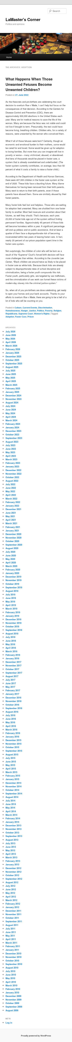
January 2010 (12, 992)
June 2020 (11, 555)
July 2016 (10, 715)
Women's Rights (42, 313)
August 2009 (12, 1010)
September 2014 (14, 793)
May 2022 (10, 491)
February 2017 (13, 690)
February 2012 (13, 903)
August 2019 (12, 590)
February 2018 (13, 654)
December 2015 (13, 740)
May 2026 (10, 338)
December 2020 (13, 534)
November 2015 (13, 743)
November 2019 (13, 580)
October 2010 (12, 960)
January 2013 (12, 864)
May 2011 (10, 935)
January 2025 (12, 391)
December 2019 (13, 576)
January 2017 (12, 693)
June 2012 (11, 889)
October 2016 (12, 704)
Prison (30, 316)
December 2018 (13, 619)
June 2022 (11, 487)
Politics (40, 310)
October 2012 (12, 875)
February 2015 (13, 775)
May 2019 (10, 601)
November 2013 (13, 829)
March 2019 (11, 608)
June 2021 (11, 512)
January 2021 (12, 530)
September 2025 (14, 363)
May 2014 (10, 807)
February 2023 (13, 462)
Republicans (11, 313)
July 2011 (10, 928)
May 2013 (10, 850)
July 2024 (10, 406)
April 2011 (11, 939)
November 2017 (13, 665)
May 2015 (10, 765)
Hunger (24, 310)
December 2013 (13, 825)
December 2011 (13, 910)
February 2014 (13, 818)
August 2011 (12, 925)
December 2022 (13, 470)
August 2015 (12, 754)
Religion (57, 310)
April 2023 (11, 455)
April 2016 (11, 726)
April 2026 (11, 342)
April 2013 (11, 853)
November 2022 (13, 473)
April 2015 (11, 768)
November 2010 (13, 957)
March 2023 (11, 459)
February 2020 (13, 569)
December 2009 (13, 996)
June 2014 (11, 804)
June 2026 (11, 335)
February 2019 (13, 612)
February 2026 (13, 349)
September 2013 (14, 836)
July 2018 (10, 637)
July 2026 (10, 331)
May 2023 (10, 452)
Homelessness (13, 310)
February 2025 (13, 388)
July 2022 (10, 484)
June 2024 (11, 409)
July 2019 (10, 594)
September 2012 (14, 878)
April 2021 (11, 519)
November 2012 (13, 871)
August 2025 (12, 367)
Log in (9, 1022)
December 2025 (13, 356)
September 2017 (14, 672)
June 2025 (11, 374)
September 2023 (14, 438)
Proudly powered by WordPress (36, 1035)
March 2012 (11, 900)
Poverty (49, 310)
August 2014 (12, 797)
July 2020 (10, 551)
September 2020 (14, 544)
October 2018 (12, 626)
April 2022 (11, 494)
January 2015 (12, 779)
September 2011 (14, 921)
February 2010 (13, 989)
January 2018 (12, 658)
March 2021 (11, 523)
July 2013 (10, 843)
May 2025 (10, 377)
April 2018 (11, 647)
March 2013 (11, 857)
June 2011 (11, 932)
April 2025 (11, 381)
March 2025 (11, 384)
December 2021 (13, 509)
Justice (32, 310)
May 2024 (10, 413)
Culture (18, 307)
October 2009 (12, 1003)
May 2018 (10, 644)
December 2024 (13, 395)
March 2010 (11, 985)
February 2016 (13, 733)
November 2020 (13, 537)
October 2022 (12, 477)
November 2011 (13, 914)
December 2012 (13, 868)
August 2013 (12, 839)
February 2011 (13, 946)
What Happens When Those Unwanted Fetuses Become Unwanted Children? (29, 84)
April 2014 (11, 811)
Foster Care (20, 316)
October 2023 (12, 434)
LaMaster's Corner (23, 19)
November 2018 (13, 622)
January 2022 (12, 505)
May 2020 (10, 559)
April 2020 (11, 562)
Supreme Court (25, 313)
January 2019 (12, 615)
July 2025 (10, 370)
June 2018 (11, 640)
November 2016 (13, 701)
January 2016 (12, 736)
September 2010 (14, 964)
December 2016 (13, 697)
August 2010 (12, 967)
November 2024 (13, 399)
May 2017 (10, 686)
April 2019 (11, 605)
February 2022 (13, 502)
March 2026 (11, 345)
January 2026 (12, 352)
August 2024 (12, 402)
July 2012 (10, 885)
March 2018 (11, 651)
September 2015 (14, 750)
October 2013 (12, 832)
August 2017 (12, 676)
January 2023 (12, 466)
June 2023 (11, 448)
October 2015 (12, 747)
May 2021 (10, 516)
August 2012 (12, 882)
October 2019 (12, 583)
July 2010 (10, 971)
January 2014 (12, 821)
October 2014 (12, 790)
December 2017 (13, 661)
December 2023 (13, 431)
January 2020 (12, 573)
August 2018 (12, 633)
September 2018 (14, 630)
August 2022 (12, 480)
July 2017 (10, 679)
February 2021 (13, 527)
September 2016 (14, 708)
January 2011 (12, 949)
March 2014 (11, 814)
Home (9, 57)
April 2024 (11, 416)
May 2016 (10, 722)
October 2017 (12, 669)
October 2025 (12, 360)
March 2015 (11, 772)
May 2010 (10, 978)
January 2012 (12, 907)
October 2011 (12, 917)
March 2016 (11, 729)
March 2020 (11, 566)
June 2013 (11, 846)
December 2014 (13, 782)
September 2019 (14, 587)
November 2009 (13, 999)
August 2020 (12, 548)
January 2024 (12, 427)
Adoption (10, 316)
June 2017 (11, 683)
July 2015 (10, 758)
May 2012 (10, 892)
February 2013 (13, 861)
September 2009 (14, 1006)
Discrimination (45, 307)
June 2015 (11, 761)
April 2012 (11, 896)
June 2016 (11, 718)
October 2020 (12, 541)
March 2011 (11, 942)
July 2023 (10, 445)
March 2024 (11, 420)
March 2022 (11, 498)
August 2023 (12, 441)
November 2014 (13, 786)
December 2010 (13, 953)
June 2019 (11, 598)
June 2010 (11, 974)
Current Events (30, 307)
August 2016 (12, 711)
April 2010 (11, 981)
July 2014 (10, 800)
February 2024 (13, 423)
